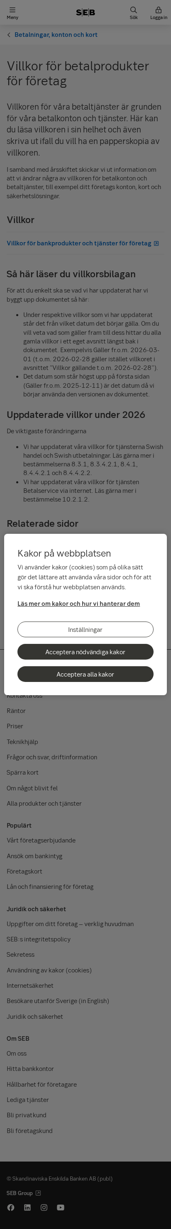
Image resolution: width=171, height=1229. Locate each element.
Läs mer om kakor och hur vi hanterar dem (78, 603)
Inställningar (85, 629)
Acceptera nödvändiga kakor (85, 652)
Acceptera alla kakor (85, 674)
